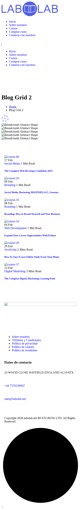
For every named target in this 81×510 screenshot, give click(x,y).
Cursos (13, 28)
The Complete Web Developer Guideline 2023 (28, 170)
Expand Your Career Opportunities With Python (30, 235)
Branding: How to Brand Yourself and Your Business (32, 214)
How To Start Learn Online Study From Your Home (31, 256)
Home (12, 106)
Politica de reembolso (24, 350)
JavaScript (10, 249)
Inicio (12, 21)
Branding (9, 185)
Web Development (15, 228)
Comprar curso (18, 31)
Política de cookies (23, 346)
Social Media (12, 163)
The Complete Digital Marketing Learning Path (29, 278)
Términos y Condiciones (26, 340)
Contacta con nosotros (22, 35)
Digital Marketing (14, 271)
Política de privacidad (24, 343)
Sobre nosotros (18, 25)
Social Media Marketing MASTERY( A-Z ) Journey (31, 192)
